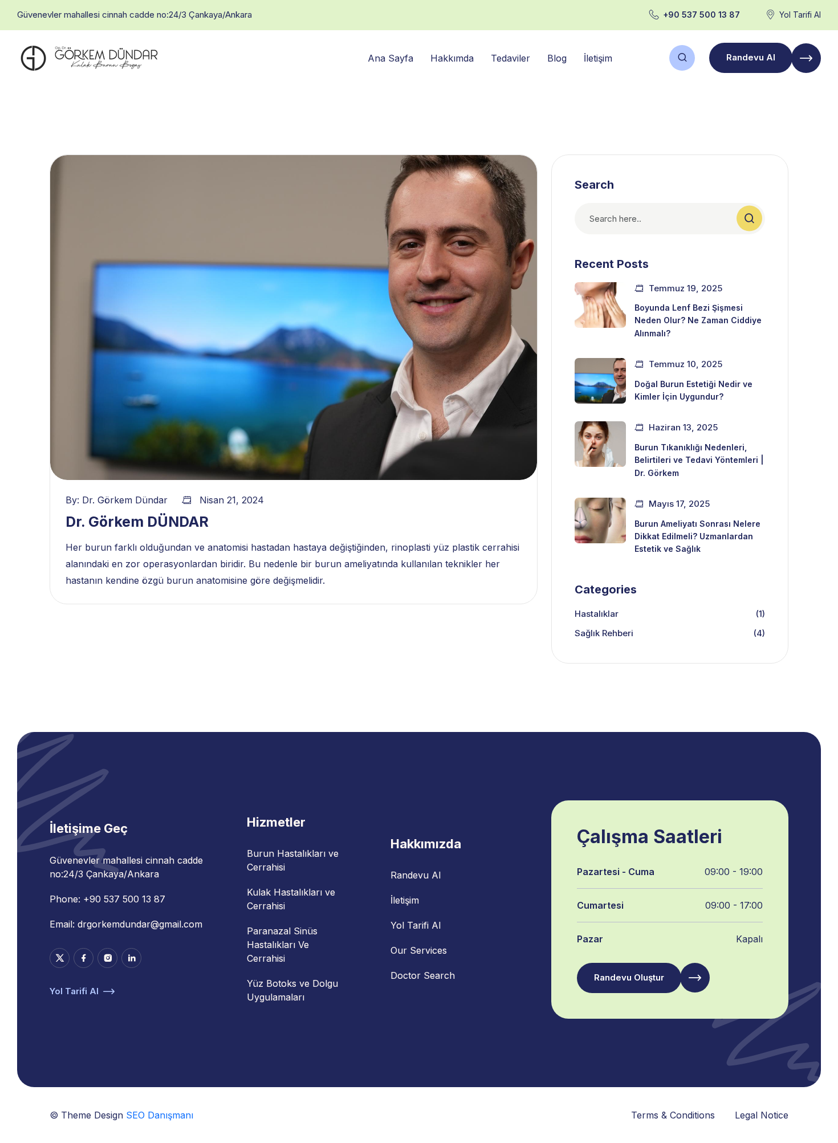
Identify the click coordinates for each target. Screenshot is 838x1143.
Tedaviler (510, 58)
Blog (557, 58)
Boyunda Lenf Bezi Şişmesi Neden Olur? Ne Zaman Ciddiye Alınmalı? (698, 320)
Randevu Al (750, 57)
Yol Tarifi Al (800, 14)
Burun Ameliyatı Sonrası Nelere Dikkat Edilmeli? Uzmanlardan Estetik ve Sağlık (697, 536)
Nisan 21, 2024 (232, 500)
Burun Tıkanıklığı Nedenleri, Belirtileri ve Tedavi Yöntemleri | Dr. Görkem (699, 460)
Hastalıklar (597, 613)
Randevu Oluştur (629, 977)
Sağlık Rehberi (604, 633)
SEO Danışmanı (159, 1115)
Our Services (418, 950)
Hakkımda (452, 58)
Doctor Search (422, 975)
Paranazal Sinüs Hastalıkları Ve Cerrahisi (282, 944)
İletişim (598, 58)
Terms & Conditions (673, 1115)
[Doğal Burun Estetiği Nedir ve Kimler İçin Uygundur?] (600, 381)
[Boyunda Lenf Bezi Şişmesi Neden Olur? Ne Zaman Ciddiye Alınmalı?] (600, 305)
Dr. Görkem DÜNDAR (137, 521)
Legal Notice (761, 1115)
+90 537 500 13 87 (701, 14)
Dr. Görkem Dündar (125, 500)
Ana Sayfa (390, 58)
